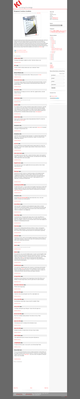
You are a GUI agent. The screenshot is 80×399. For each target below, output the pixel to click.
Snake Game (26, 354)
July (52, 44)
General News (54, 31)
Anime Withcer (17, 204)
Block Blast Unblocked (18, 284)
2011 (51, 39)
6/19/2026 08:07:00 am (17, 281)
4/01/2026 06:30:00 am (17, 232)
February (53, 51)
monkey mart (39, 127)
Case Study (56, 30)
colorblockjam (17, 98)
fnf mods (39, 74)
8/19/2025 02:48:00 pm (17, 140)
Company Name (53, 84)
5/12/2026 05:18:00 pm (17, 273)
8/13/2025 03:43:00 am (17, 130)
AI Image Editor (17, 276)
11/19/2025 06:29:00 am (17, 150)
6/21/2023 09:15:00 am (17, 62)
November (53, 42)
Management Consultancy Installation (22, 11)
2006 (51, 59)
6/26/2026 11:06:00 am (17, 339)
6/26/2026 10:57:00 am (17, 303)
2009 (51, 55)
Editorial (60, 30)
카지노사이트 (16, 306)
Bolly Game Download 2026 (22, 197)
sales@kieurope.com (55, 17)
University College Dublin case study (57, 48)
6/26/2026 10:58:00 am (17, 310)
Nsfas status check (18, 153)
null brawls (16, 235)
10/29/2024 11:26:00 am (17, 69)
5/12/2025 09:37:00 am (17, 101)
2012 (51, 38)
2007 (51, 58)
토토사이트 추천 (17, 292)
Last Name (53, 81)
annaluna (16, 104)
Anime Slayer (17, 215)
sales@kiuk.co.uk (19, 394)
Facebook (40, 46)
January (53, 52)
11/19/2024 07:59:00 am (17, 86)
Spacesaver (51, 67)
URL (15, 65)
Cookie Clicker (17, 116)
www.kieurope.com (55, 18)
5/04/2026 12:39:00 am (17, 242)
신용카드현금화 (17, 335)
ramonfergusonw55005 (19, 184)
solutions (23, 268)
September (53, 43)
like (23, 257)
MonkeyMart (16, 89)
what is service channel (18, 190)
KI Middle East (52, 66)
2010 (51, 54)
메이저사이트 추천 (17, 313)
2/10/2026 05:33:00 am (17, 192)
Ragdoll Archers (17, 162)
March (53, 47)
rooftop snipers (17, 58)
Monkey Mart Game (18, 79)
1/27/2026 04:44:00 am (17, 181)
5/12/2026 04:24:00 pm (17, 262)
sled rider (16, 143)
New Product (61, 31)
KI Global (51, 65)
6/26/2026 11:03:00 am (17, 325)
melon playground (38, 111)
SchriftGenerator (17, 265)
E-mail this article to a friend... (21, 50)
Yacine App (16, 225)
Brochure (51, 30)
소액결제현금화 (17, 342)
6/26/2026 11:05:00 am (17, 332)
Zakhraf (15, 245)
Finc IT (66, 396)
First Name (53, 78)
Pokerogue (16, 171)
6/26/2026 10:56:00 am (17, 296)
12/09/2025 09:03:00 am (17, 168)
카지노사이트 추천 (17, 299)
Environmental (64, 30)
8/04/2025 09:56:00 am (17, 122)
